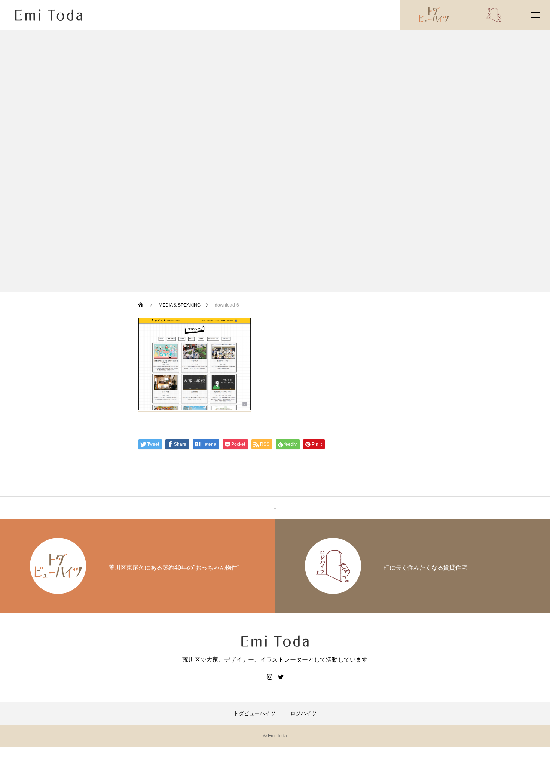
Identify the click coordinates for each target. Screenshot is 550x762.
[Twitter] (280, 676)
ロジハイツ (303, 713)
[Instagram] (269, 676)
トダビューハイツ (254, 713)
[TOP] (275, 507)
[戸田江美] (48, 15)
